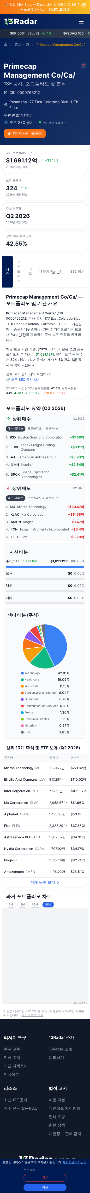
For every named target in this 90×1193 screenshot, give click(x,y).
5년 (22, 904)
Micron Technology (19, 768)
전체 (48, 904)
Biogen (9, 860)
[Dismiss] (84, 7)
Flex (7, 826)
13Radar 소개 (60, 1049)
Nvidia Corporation (18, 849)
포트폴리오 (18, 271)
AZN (36, 837)
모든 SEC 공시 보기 (26, 379)
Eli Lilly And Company (21, 779)
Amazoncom (14, 872)
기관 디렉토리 (16, 1066)
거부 (45, 1177)
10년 (35, 904)
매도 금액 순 (16, 498)
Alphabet (11, 814)
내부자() (51, 271)
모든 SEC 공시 (21, 122)
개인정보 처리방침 (64, 1108)
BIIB (19, 860)
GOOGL (25, 814)
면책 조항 (57, 1116)
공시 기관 (22, 44)
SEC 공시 (77, 271)
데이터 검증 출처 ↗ (54, 122)
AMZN (30, 872)
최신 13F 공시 (15, 1100)
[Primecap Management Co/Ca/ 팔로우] (83, 66)
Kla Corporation (16, 803)
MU (38, 768)
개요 (7, 271)
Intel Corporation (17, 791)
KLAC (34, 803)
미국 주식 (12, 1057)
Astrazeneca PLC (17, 837)
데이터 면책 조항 (32, 1015)
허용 (45, 1187)
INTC (36, 791)
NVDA (39, 849)
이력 (30, 271)
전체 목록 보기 (42, 882)
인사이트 (11, 1074)
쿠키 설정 (30, 1169)
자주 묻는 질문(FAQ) (21, 1108)
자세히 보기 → (59, 9)
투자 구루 (12, 1049)
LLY (42, 779)
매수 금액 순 (16, 428)
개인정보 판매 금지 (65, 1133)
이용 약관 (57, 1100)
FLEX (16, 826)
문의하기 (56, 1057)
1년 (11, 904)
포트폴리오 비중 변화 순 (42, 428)
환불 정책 (57, 1125)
